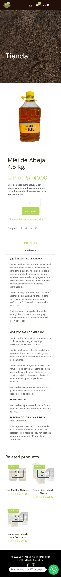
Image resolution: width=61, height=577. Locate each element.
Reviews (30, 250)
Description (30, 243)
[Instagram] (33, 565)
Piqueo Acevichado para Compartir (17, 535)
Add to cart (30, 211)
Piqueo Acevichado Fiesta (43, 491)
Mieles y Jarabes (27, 219)
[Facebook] (27, 565)
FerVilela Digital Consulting (30, 560)
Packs (40, 219)
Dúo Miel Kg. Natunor (17, 490)
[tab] (30, 243)
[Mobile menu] (56, 5)
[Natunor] (7, 5)
